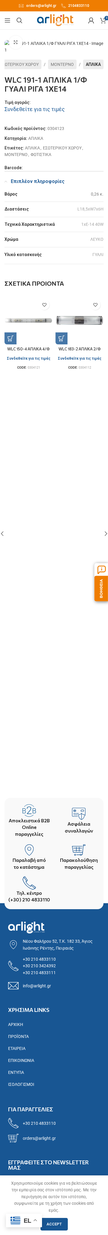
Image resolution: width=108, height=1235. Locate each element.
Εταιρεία (17, 1048)
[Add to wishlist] (44, 304)
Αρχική (15, 1024)
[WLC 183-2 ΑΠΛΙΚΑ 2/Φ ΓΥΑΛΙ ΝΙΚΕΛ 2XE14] (80, 320)
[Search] (20, 20)
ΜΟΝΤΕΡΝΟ (62, 64)
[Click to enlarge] (15, 42)
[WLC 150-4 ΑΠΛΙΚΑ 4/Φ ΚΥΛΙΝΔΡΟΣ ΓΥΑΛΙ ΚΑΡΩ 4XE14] (28, 320)
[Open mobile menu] (8, 20)
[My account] (91, 20)
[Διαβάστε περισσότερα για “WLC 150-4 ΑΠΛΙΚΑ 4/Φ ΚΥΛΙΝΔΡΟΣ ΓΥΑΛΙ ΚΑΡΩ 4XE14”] (10, 338)
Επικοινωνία (21, 1060)
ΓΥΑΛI (98, 254)
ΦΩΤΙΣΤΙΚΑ (41, 154)
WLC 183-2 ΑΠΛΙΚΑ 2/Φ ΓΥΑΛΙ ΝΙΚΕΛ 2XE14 (79, 351)
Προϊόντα (18, 1036)
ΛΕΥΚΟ (97, 239)
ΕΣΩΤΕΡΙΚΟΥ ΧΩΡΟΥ (62, 148)
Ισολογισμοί (21, 1084)
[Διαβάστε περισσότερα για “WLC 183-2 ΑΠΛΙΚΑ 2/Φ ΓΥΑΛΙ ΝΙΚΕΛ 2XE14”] (62, 338)
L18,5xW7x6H (90, 209)
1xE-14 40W (92, 224)
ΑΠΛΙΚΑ (93, 64)
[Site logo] (55, 20)
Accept (54, 1224)
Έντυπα (16, 1072)
